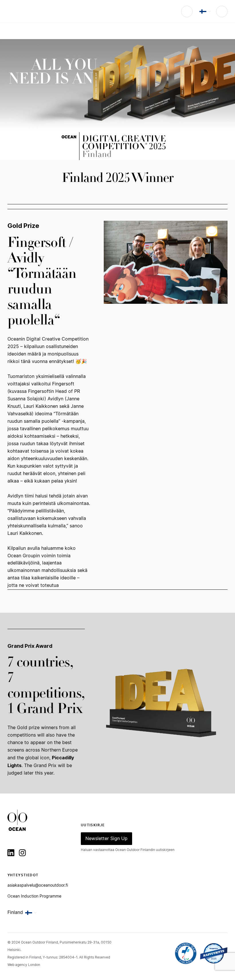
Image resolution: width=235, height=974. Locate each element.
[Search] (187, 11)
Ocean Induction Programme (34, 896)
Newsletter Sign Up (106, 838)
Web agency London (23, 965)
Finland (15, 912)
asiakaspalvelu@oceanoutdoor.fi (37, 885)
